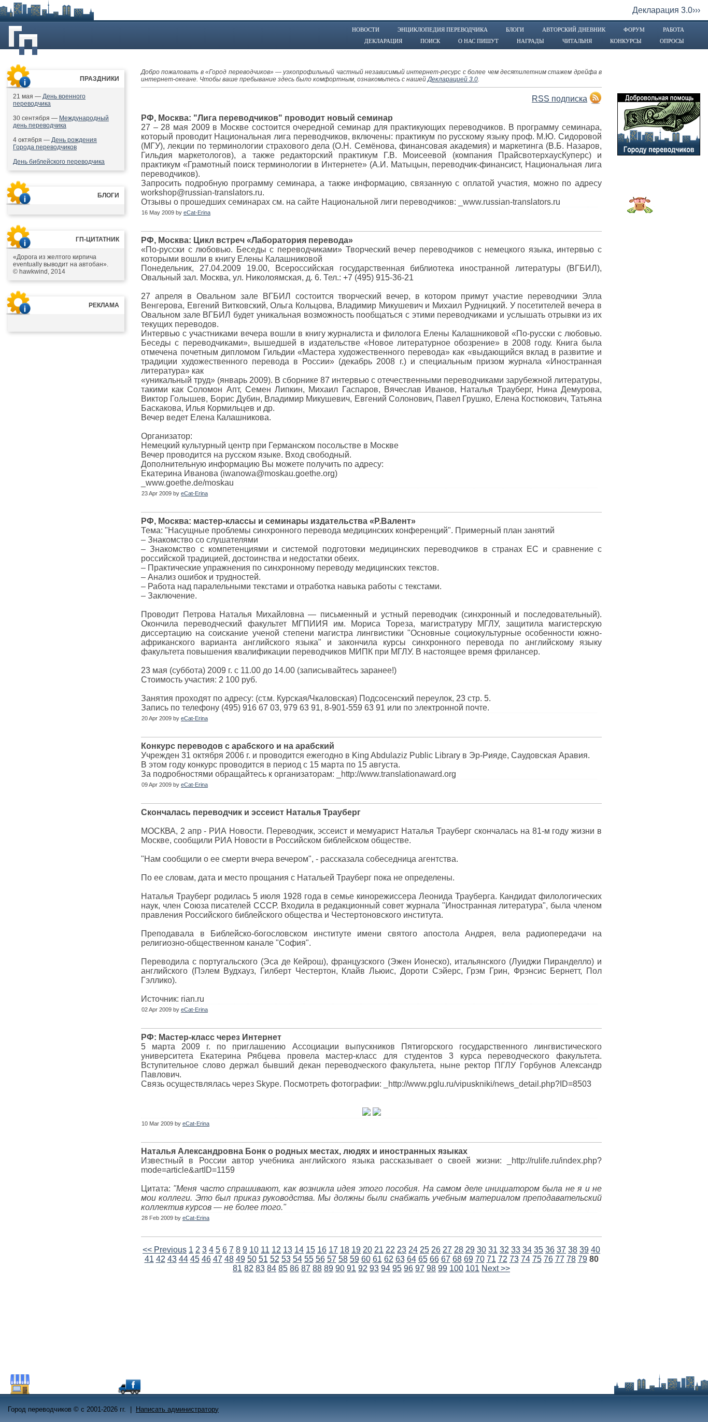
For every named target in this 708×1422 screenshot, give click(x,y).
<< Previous (165, 1249)
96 (408, 1268)
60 (366, 1259)
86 (294, 1268)
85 (283, 1268)
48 (229, 1259)
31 (493, 1249)
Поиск (430, 41)
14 (299, 1249)
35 (538, 1249)
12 (276, 1249)
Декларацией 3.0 (453, 79)
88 (317, 1268)
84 (271, 1268)
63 (400, 1259)
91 (351, 1268)
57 (331, 1259)
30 (481, 1249)
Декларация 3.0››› (666, 10)
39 (584, 1249)
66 (434, 1259)
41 (149, 1259)
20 (367, 1249)
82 (248, 1268)
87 (305, 1268)
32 (504, 1249)
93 (374, 1268)
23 (401, 1249)
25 (424, 1249)
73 (514, 1259)
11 (265, 1249)
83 (260, 1268)
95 (397, 1268)
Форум (634, 29)
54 (297, 1259)
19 (356, 1249)
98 (431, 1268)
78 (571, 1259)
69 (468, 1259)
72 (502, 1259)
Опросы (672, 41)
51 (263, 1259)
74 (525, 1259)
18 (344, 1249)
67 (445, 1259)
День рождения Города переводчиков (55, 143)
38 (572, 1249)
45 (195, 1259)
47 (217, 1259)
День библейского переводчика (59, 161)
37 (561, 1249)
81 (237, 1268)
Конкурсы (626, 41)
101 (472, 1268)
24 (413, 1249)
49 (240, 1259)
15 (310, 1249)
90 (340, 1268)
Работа (673, 29)
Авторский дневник (573, 29)
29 (470, 1249)
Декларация (383, 41)
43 (172, 1259)
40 (595, 1249)
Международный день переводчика (61, 122)
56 (320, 1259)
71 (491, 1259)
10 (254, 1249)
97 (419, 1268)
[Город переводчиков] (85, 1391)
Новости (365, 29)
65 (423, 1259)
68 (457, 1259)
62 (388, 1259)
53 (286, 1259)
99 (442, 1268)
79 (582, 1259)
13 (287, 1249)
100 (456, 1268)
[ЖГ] (640, 210)
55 (309, 1259)
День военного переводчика (49, 100)
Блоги (515, 29)
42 (160, 1259)
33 (515, 1249)
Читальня (577, 41)
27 (447, 1249)
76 (548, 1259)
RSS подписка (559, 98)
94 (385, 1268)
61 (377, 1259)
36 (550, 1249)
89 (328, 1268)
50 (252, 1259)
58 (343, 1259)
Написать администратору (177, 1409)
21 (379, 1249)
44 (183, 1259)
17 (333, 1249)
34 (527, 1249)
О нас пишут (478, 41)
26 (436, 1249)
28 (458, 1249)
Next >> (496, 1268)
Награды (530, 41)
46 (206, 1259)
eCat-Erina (196, 212)
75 (537, 1259)
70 (480, 1259)
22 (390, 1249)
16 (322, 1249)
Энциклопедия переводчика (443, 29)
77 (559, 1259)
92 (362, 1268)
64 (411, 1259)
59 (354, 1259)
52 (274, 1259)
